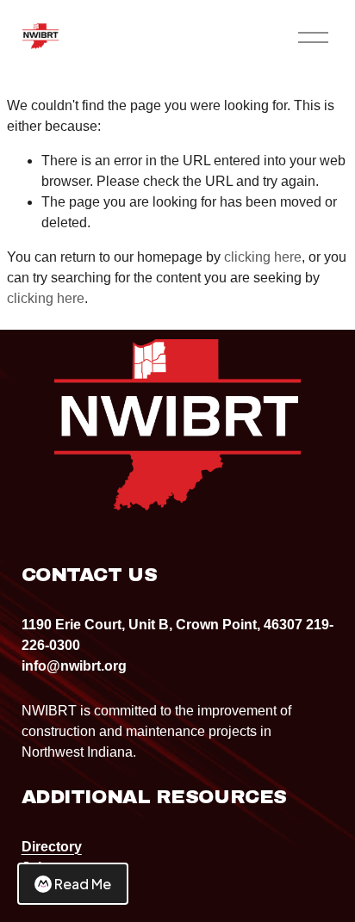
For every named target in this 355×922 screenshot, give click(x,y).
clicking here (263, 257)
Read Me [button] (82, 884)
